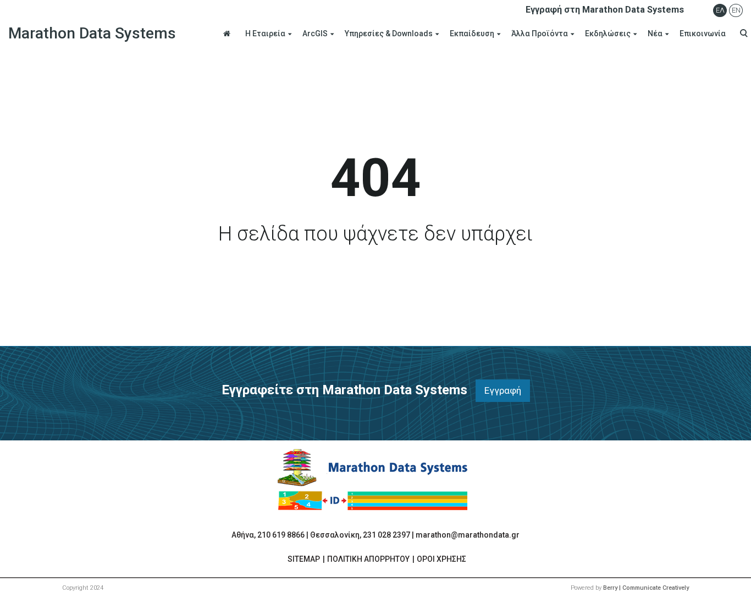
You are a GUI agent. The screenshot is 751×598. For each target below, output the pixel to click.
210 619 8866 (281, 534)
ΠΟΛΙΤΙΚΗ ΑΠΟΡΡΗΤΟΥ (368, 559)
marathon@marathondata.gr (468, 534)
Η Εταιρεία (265, 33)
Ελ (720, 10)
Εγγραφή (502, 390)
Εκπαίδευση (472, 33)
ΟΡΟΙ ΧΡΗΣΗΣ (441, 559)
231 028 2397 (386, 534)
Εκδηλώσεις (608, 33)
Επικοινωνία (703, 33)
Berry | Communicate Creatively (646, 587)
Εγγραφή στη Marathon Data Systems (605, 9)
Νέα (655, 33)
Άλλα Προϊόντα (539, 33)
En (736, 10)
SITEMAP (304, 559)
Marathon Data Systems (92, 33)
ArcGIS (315, 33)
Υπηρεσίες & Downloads (389, 33)
